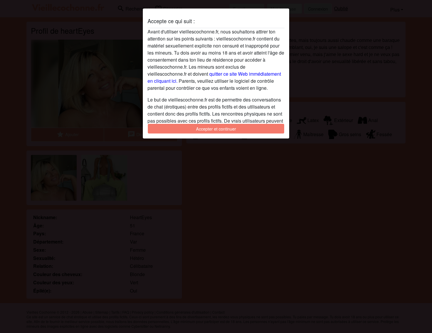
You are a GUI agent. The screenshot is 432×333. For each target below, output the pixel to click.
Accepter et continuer (216, 129)
